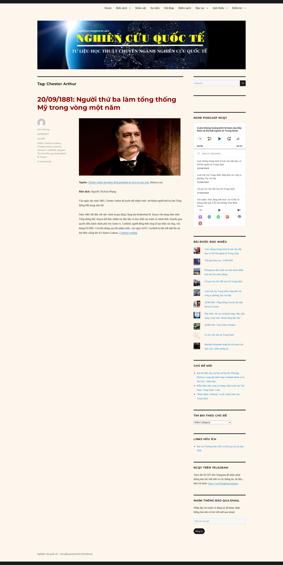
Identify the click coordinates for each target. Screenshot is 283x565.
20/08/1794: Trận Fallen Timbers (220, 325)
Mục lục (200, 8)
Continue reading (128, 232)
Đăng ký (199, 531)
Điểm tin (237, 8)
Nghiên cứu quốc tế (47, 554)
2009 (40, 143)
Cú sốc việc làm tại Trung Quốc (219, 335)
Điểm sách (185, 8)
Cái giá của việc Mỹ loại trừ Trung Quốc (216, 189)
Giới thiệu (218, 8)
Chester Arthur (45, 146)
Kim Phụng (43, 129)
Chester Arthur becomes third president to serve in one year (118, 182)
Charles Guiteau (52, 143)
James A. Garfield (46, 150)
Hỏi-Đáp (169, 8)
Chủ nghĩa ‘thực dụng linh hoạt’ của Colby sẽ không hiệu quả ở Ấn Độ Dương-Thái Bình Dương (218, 202)
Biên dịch (121, 8)
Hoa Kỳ (57, 146)
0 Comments (44, 161)
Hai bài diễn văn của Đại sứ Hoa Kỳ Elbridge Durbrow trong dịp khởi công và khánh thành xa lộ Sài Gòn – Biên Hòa (220, 377)
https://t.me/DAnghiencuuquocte (223, 483)
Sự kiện (155, 8)
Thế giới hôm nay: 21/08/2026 (219, 260)
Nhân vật (140, 8)
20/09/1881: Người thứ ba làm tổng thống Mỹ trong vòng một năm (106, 103)
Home (108, 8)
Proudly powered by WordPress (76, 554)
